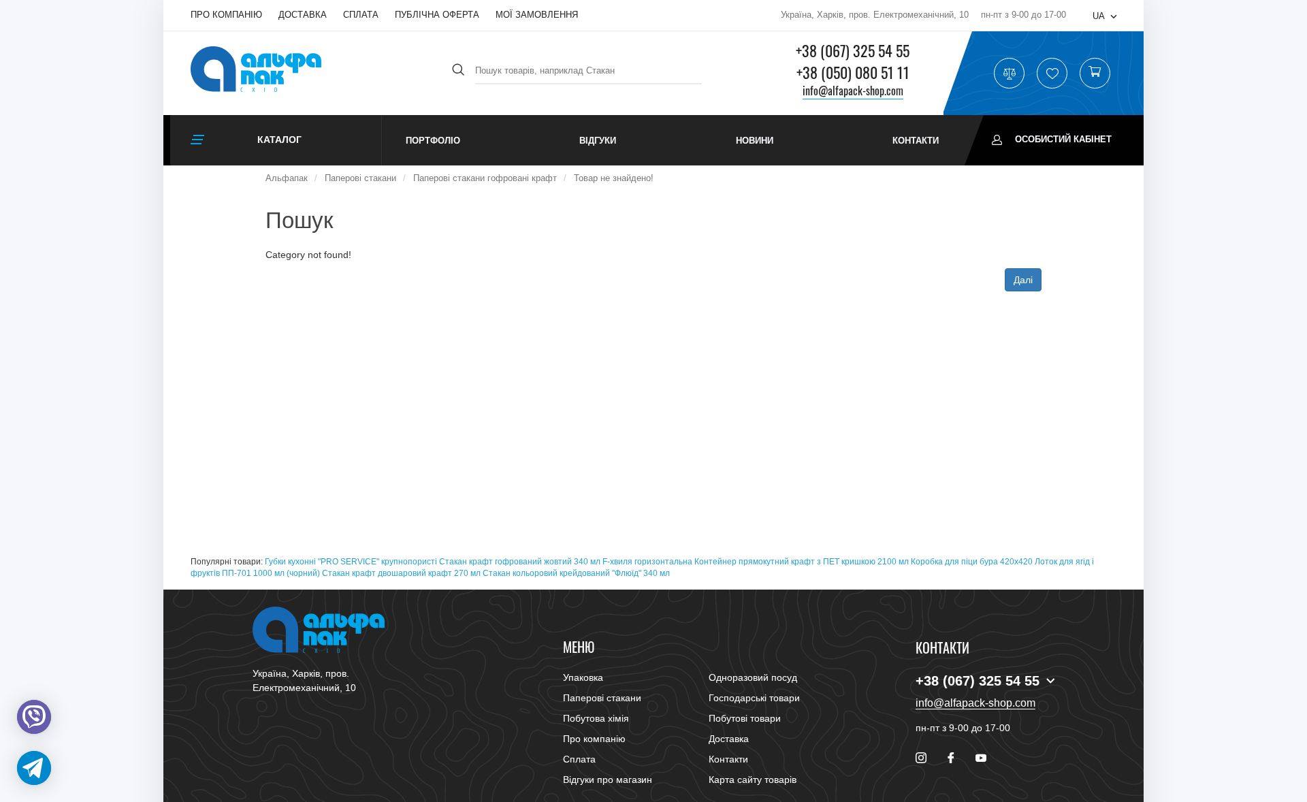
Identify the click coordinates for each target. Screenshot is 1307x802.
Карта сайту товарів (752, 779)
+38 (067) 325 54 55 (852, 50)
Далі (1023, 279)
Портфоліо (433, 140)
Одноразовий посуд (753, 677)
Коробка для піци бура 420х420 (972, 561)
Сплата (360, 15)
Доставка (302, 15)
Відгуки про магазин (607, 779)
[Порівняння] (1009, 73)
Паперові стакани (602, 697)
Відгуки (597, 140)
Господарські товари (754, 697)
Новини (754, 140)
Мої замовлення (537, 15)
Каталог (279, 139)
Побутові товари (745, 718)
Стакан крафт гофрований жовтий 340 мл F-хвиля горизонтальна (565, 561)
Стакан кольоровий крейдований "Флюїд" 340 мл (576, 573)
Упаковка (583, 677)
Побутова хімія (596, 718)
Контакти (915, 140)
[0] (1094, 73)
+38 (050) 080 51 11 (852, 72)
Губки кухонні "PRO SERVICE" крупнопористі (351, 561)
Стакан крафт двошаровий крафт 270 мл (401, 573)
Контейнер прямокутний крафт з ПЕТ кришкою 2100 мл (801, 561)
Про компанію (226, 15)
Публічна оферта (437, 15)
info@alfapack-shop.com (853, 90)
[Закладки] (1052, 73)
